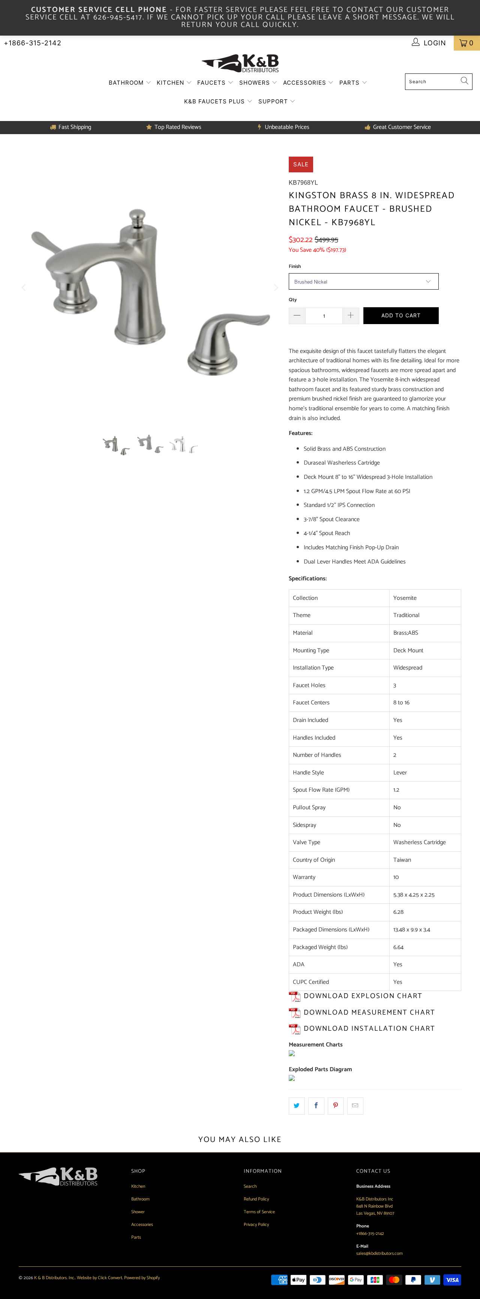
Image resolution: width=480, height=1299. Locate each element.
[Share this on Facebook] (316, 1106)
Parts (350, 82)
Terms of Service (259, 1211)
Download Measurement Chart (369, 1012)
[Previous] (24, 288)
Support (274, 101)
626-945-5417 (117, 17)
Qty (293, 300)
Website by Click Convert (99, 1277)
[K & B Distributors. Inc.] (240, 63)
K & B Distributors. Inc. (54, 1277)
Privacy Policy (256, 1224)
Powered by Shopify (142, 1277)
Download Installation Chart (369, 1028)
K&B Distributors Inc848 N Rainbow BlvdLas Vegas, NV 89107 (375, 1206)
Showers (255, 82)
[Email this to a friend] (355, 1106)
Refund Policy (256, 1199)
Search (250, 1186)
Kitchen (171, 82)
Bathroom (127, 82)
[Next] (276, 288)
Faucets (212, 82)
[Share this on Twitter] (297, 1106)
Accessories (305, 82)
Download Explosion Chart (363, 996)
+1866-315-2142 (33, 43)
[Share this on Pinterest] (336, 1106)
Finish (295, 267)
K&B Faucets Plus (215, 101)
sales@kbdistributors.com (379, 1253)
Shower (138, 1211)
